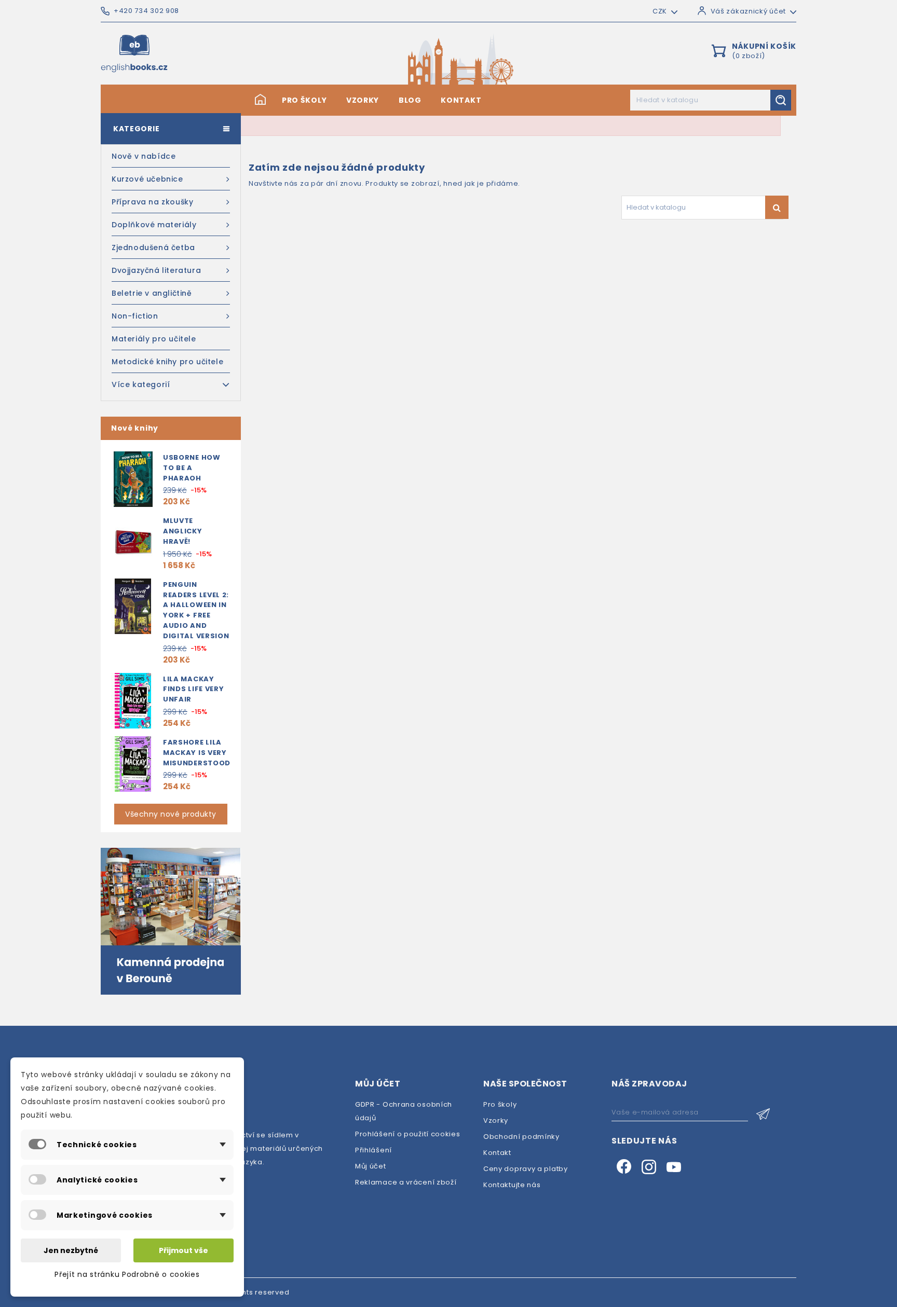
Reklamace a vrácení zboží (406, 1182)
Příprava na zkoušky (152, 202)
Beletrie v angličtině (152, 293)
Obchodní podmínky (521, 1136)
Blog (410, 100)
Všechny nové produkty (170, 814)
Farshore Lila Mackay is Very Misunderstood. (198, 752)
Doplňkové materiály (154, 224)
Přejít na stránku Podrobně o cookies (127, 1274)
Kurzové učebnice (147, 179)
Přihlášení (373, 1150)
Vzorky (362, 100)
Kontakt (461, 100)
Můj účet (370, 1166)
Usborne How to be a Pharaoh (192, 467)
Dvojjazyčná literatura (156, 270)
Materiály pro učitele (154, 339)
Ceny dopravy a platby (525, 1169)
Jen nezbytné (71, 1250)
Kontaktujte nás (512, 1185)
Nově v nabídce (143, 156)
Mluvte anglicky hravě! (182, 531)
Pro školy (304, 100)
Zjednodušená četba (153, 247)
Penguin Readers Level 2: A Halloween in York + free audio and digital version (196, 610)
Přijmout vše (183, 1250)
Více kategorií (141, 384)
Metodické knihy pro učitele (167, 361)
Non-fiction (135, 316)
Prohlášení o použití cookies (407, 1134)
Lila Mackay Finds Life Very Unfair (193, 689)
